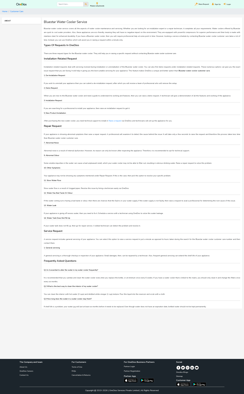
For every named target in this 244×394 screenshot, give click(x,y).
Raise (204, 4)
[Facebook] (178, 368)
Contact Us (24, 375)
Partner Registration (132, 371)
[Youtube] (197, 368)
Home (4, 11)
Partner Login (129, 366)
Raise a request (115, 121)
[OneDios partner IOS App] (132, 380)
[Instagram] (187, 368)
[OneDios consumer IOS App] (184, 384)
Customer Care (16, 11)
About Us (23, 367)
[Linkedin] (192, 368)
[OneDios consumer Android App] (199, 384)
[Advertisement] (122, 328)
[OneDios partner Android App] (147, 380)
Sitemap (179, 376)
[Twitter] (183, 368)
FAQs (74, 371)
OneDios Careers (26, 371)
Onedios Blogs (182, 372)
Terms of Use (77, 367)
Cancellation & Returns (81, 375)
